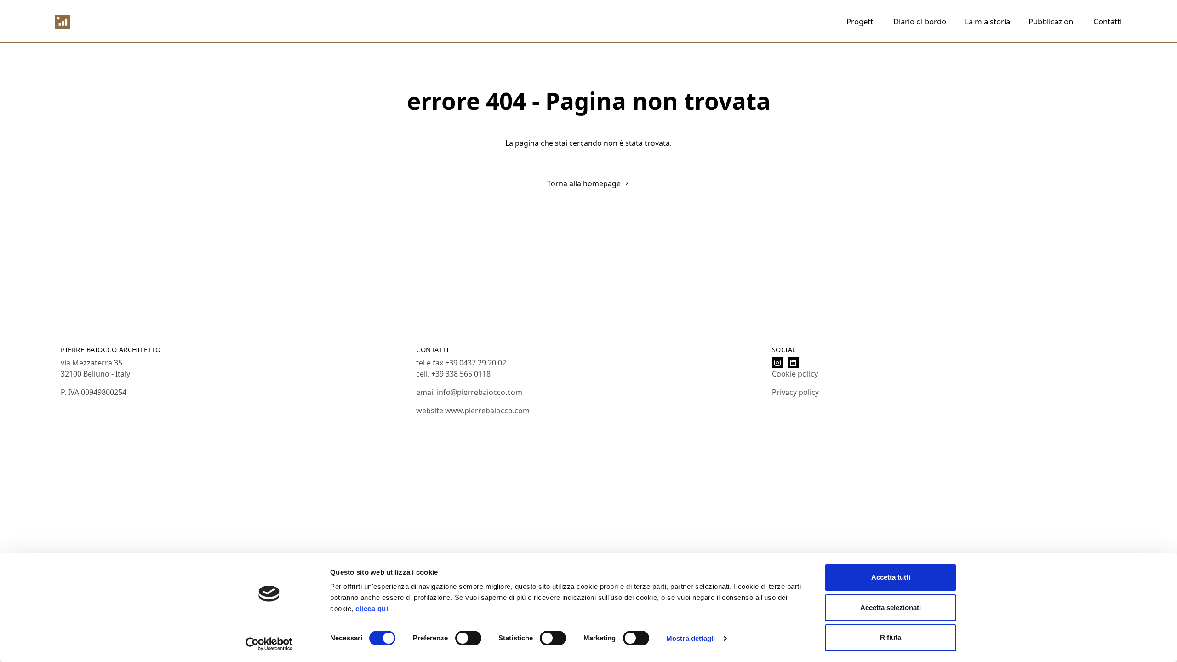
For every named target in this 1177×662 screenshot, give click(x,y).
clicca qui (371, 608)
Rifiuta (890, 637)
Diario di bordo (919, 21)
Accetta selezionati (890, 607)
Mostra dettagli (690, 638)
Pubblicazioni (1051, 21)
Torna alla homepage (585, 183)
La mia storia (987, 21)
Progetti (860, 21)
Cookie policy (795, 374)
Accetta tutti (890, 577)
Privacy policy (795, 392)
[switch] (468, 638)
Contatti (1107, 21)
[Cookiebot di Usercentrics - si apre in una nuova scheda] (269, 644)
